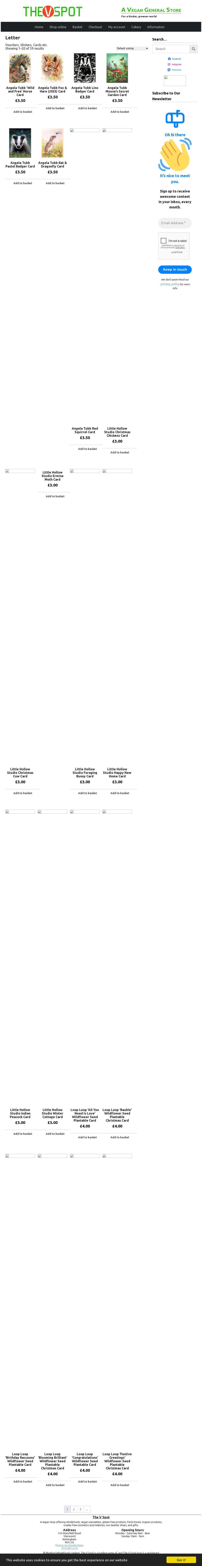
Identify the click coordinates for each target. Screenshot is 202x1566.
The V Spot (101, 1517)
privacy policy (169, 284)
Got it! (181, 1559)
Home (39, 27)
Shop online (58, 27)
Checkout (95, 27)
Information (156, 27)
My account (116, 27)
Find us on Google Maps (69, 1545)
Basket (77, 27)
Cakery (136, 27)
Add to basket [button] (22, 111)
